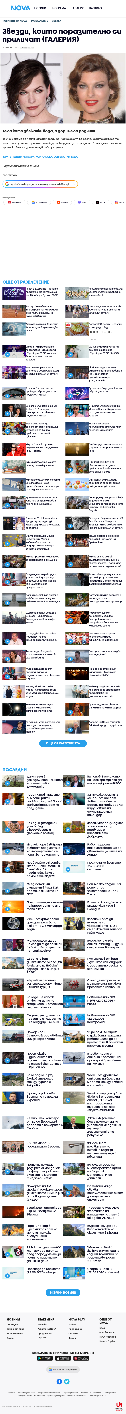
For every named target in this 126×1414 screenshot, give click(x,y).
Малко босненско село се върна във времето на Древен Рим (104, 539)
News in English (107, 1341)
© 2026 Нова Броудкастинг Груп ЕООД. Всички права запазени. (27, 1406)
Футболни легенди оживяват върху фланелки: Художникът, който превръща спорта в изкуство (42, 430)
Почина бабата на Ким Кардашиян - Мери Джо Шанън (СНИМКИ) (102, 672)
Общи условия (110, 1393)
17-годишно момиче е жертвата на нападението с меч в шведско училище (103, 1212)
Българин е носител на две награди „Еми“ (105, 653)
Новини (40, 8)
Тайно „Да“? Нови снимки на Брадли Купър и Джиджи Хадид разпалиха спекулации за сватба (43, 523)
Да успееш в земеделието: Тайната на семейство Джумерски (45, 781)
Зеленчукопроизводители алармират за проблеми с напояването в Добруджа (105, 829)
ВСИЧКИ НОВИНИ (63, 1292)
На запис (77, 8)
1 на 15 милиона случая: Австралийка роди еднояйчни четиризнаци (103, 636)
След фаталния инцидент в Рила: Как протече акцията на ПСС (43, 889)
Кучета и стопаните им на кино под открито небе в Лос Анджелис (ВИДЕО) (42, 500)
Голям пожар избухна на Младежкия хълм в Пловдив (105, 906)
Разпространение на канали (49, 1393)
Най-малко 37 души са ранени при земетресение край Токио (104, 889)
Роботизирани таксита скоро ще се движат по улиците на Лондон (104, 849)
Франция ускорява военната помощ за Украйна (42, 1097)
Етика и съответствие (76, 1396)
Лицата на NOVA (47, 1329)
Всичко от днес (15, 1329)
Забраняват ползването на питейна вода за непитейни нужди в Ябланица (101, 1149)
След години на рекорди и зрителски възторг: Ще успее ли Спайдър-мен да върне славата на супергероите (41, 581)
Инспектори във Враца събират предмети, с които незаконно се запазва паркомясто (44, 849)
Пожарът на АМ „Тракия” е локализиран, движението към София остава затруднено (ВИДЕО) (45, 1192)
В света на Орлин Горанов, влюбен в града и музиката (105, 724)
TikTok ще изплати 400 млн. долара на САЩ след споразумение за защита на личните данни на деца (44, 1254)
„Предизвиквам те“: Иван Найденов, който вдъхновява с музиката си (41, 636)
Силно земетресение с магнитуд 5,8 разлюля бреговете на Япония (104, 983)
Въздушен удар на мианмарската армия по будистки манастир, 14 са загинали (104, 1171)
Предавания (75, 1329)
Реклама (11, 1393)
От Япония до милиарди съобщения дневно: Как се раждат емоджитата (104, 482)
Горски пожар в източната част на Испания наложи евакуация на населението (42, 1232)
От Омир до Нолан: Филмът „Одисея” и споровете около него (106, 447)
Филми (72, 1338)
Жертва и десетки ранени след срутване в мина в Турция (44, 983)
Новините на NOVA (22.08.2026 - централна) (101, 1019)
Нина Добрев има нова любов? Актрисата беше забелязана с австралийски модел (42, 691)
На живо (95, 8)
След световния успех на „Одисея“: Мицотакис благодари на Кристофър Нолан (41, 617)
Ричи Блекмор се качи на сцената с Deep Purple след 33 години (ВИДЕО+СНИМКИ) (42, 370)
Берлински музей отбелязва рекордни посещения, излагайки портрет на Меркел (43, 727)
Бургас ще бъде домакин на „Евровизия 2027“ (105, 390)
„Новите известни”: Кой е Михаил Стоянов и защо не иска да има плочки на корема (105, 410)
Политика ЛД (39, 1396)
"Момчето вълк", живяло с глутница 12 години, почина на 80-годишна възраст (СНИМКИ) (103, 1254)
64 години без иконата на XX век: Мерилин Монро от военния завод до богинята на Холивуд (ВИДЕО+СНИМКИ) (106, 523)
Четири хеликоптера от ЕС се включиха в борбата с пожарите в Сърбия (45, 1123)
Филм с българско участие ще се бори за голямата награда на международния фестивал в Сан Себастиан (105, 579)
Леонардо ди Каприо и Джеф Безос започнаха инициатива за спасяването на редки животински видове (106, 504)
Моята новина (15, 1333)
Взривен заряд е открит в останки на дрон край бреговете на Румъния (104, 1058)
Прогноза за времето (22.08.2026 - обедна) (43, 1270)
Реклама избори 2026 (26, 1393)
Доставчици (86, 1393)
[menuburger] (4, 7)
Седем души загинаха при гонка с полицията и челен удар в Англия (44, 1019)
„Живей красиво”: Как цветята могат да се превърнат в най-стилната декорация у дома (105, 467)
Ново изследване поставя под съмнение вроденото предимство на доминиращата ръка (104, 691)
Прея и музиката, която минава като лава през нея (105, 706)
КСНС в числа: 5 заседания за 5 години (43, 1144)
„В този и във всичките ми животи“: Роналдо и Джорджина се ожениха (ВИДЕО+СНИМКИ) (41, 410)
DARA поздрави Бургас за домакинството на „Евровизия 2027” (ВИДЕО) (104, 349)
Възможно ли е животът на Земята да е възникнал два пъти (42, 327)
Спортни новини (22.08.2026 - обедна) (103, 1270)
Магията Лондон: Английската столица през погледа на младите (105, 426)
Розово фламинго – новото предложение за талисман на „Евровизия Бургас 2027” (42, 291)
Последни (12, 1324)
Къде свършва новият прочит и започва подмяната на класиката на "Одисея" (43, 673)
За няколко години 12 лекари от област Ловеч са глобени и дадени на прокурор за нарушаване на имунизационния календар (105, 805)
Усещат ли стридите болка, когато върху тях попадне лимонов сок (106, 291)
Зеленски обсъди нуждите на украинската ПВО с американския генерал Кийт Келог (104, 925)
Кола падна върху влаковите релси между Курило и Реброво (40, 1080)
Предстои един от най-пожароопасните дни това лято (45, 906)
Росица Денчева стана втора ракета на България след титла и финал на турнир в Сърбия (42, 311)
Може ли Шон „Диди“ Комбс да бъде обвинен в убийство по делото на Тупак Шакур (44, 945)
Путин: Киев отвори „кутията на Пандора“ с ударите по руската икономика (104, 964)
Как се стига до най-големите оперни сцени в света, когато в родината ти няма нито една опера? (105, 561)
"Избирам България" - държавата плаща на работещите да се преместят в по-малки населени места (105, 1038)
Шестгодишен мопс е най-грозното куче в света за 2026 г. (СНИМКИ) (105, 309)
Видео (10, 1338)
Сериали (73, 1333)
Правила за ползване (56, 1396)
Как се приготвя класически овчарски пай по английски (42, 558)
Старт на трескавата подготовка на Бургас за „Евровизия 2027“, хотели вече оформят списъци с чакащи (41, 353)
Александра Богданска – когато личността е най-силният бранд (41, 654)
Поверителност (25, 1396)
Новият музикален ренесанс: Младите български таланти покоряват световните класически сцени (103, 619)
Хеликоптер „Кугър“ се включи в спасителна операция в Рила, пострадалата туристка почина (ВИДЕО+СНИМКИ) (104, 1102)
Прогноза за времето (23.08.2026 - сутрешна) (104, 866)
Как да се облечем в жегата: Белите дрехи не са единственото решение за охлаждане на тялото (43, 484)
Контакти (97, 1393)
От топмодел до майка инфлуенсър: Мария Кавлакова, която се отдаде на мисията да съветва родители (40, 542)
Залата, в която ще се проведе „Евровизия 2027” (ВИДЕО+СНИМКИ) (41, 391)
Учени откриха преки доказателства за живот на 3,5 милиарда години (44, 924)
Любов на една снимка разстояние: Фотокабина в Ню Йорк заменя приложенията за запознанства (105, 374)
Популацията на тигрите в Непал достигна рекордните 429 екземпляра (106, 598)
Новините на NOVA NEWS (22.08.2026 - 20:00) (101, 1000)
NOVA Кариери (107, 1336)
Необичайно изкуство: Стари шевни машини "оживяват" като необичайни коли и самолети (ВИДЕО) (44, 869)
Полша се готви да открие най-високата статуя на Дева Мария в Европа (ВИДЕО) (43, 598)
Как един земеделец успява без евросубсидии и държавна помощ (42, 828)
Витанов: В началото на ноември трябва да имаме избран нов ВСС (104, 780)
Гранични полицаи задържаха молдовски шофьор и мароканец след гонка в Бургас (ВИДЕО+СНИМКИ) (44, 1171)
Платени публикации (97, 1396)
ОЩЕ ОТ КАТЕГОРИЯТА (63, 743)
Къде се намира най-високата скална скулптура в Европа (102, 1229)
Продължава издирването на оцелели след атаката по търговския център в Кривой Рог (45, 1060)
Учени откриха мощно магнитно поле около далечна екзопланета (39, 707)
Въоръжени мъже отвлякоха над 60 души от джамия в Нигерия (105, 944)
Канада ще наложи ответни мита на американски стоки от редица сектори (45, 1002)
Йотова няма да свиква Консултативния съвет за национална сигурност (105, 1192)
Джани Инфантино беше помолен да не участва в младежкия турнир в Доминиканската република (104, 1126)
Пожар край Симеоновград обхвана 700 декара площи (45, 1035)
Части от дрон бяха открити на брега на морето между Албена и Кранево (105, 1080)
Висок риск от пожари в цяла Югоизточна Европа (44, 1211)
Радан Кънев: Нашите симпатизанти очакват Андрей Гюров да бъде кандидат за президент (44, 801)
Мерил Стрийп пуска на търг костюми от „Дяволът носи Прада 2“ (42, 447)
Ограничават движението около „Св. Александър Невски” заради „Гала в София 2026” (45, 965)
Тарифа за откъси (71, 1393)
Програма (58, 8)
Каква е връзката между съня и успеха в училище (41, 464)
